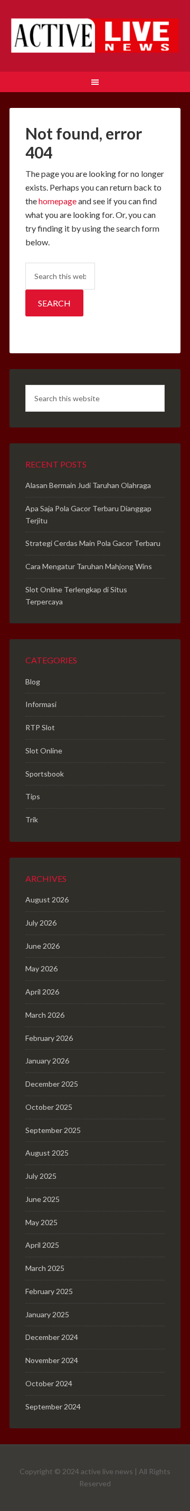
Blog (32, 681)
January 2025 (47, 1314)
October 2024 (48, 1383)
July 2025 (40, 1175)
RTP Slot (40, 727)
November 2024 (51, 1360)
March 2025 (44, 1268)
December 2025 (51, 1083)
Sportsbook (44, 773)
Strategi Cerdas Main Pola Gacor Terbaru (92, 543)
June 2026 (42, 945)
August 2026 (47, 899)
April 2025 (42, 1244)
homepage (58, 201)
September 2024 (53, 1406)
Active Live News (95, 37)
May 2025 (41, 1222)
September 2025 (53, 1130)
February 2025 (49, 1291)
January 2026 (47, 1060)
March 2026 (44, 1014)
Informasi (40, 704)
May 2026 (41, 968)
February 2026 (49, 1037)
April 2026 (42, 991)
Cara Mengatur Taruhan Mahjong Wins (88, 566)
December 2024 (51, 1337)
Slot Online (43, 750)
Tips (32, 796)
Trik (31, 819)
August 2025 (47, 1152)
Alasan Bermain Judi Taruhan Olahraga (88, 485)
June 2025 (42, 1199)
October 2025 (48, 1106)
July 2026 (40, 922)
